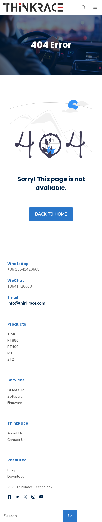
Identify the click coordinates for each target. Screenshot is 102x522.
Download (15, 476)
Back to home (51, 214)
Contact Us (16, 439)
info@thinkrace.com (26, 303)
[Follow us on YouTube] (41, 497)
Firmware (14, 402)
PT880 (13, 340)
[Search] (70, 516)
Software (15, 396)
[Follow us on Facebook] (9, 497)
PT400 (13, 346)
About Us (15, 433)
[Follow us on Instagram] (33, 497)
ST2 (10, 359)
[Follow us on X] (25, 497)
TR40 (11, 334)
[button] (83, 7)
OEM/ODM (15, 389)
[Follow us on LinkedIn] (17, 497)
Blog (11, 470)
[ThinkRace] (33, 7)
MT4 (11, 353)
